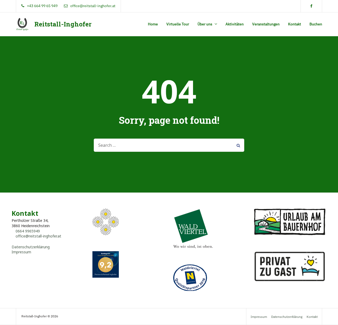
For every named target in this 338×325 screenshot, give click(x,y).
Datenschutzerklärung (31, 246)
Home (153, 24)
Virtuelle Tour (177, 24)
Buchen (315, 24)
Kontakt (294, 24)
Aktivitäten (235, 24)
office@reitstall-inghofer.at (38, 236)
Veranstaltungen (266, 24)
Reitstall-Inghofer (63, 24)
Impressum (21, 251)
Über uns (205, 24)
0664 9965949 (28, 231)
